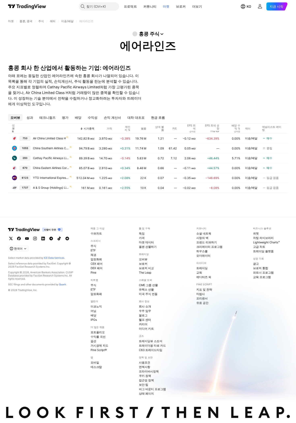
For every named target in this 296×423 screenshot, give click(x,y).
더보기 (197, 6)
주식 (93, 246)
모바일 (95, 362)
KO (249, 6)
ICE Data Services (54, 257)
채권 (93, 254)
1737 (25, 187)
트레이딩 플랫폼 (263, 251)
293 (25, 157)
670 (25, 167)
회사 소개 (145, 306)
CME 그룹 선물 (148, 285)
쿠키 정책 (145, 375)
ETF (93, 250)
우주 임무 (145, 311)
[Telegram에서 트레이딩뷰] (51, 238)
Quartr (62, 284)
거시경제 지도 (99, 345)
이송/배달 (251, 138)
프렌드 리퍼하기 (206, 242)
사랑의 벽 (202, 238)
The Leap (145, 272)
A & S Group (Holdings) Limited (51, 187)
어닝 (93, 311)
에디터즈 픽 (203, 277)
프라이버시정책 (149, 371)
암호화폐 (96, 259)
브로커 (181, 6)
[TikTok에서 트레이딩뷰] (59, 238)
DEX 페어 (96, 268)
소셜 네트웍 (203, 233)
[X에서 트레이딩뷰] (11, 238)
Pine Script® (99, 350)
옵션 (93, 341)
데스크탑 (96, 367)
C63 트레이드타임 (150, 350)
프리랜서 (202, 298)
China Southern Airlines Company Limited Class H (51, 148)
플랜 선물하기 (148, 246)
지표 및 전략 (204, 289)
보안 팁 (143, 384)
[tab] (15, 117)
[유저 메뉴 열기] (260, 6)
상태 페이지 (146, 393)
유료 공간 (202, 302)
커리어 (143, 324)
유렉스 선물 (146, 289)
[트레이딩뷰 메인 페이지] (27, 6)
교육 (199, 272)
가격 (142, 238)
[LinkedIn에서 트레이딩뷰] (43, 238)
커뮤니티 (149, 6)
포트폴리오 (98, 332)
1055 (25, 148)
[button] (140, 6)
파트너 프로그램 (263, 272)
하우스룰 (202, 251)
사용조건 (144, 362)
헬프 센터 (145, 319)
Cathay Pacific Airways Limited (51, 158)
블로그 (143, 315)
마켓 (166, 6)
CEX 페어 (96, 263)
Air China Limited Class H (49, 138)
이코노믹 (96, 306)
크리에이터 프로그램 (209, 246)
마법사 (200, 294)
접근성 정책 (146, 380)
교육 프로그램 (262, 277)
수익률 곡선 (98, 336)
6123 (25, 177)
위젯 (256, 233)
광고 (256, 263)
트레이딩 (202, 268)
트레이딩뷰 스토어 (150, 341)
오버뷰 (143, 259)
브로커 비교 (146, 268)
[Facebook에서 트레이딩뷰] (19, 238)
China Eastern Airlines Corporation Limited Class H (51, 168)
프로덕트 (130, 6)
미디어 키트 (146, 328)
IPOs (94, 319)
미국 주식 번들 (148, 294)
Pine (93, 272)
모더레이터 (203, 255)
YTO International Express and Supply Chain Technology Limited (51, 177)
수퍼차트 (96, 233)
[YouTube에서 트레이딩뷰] (27, 238)
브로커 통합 (260, 268)
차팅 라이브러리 (263, 238)
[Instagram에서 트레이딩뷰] (35, 238)
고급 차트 (259, 246)
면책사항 (144, 367)
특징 (142, 233)
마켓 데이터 (146, 242)
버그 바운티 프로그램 (152, 389)
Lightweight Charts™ (266, 242)
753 (25, 138)
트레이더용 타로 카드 (152, 345)
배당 (93, 315)
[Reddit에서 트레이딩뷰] (67, 238)
